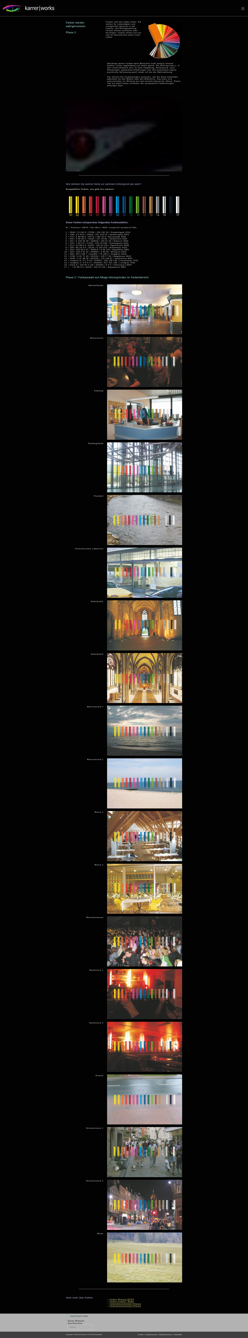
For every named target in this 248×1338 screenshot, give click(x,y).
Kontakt (178, 1334)
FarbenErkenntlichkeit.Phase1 (125, 1304)
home (141, 1334)
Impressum (151, 1334)
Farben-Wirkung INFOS (122, 1299)
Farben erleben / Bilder (122, 1302)
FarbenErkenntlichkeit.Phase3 (125, 1306)
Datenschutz (165, 1334)
